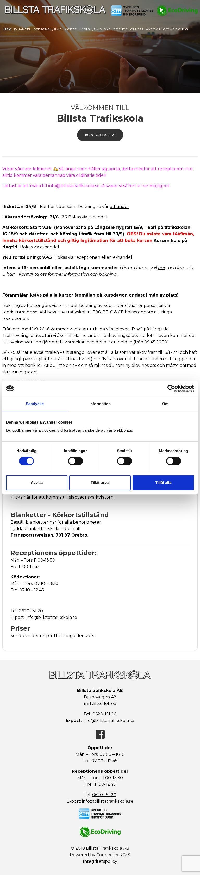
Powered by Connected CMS (100, 854)
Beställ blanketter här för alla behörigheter (55, 522)
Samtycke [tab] (35, 403)
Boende (120, 29)
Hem (7, 29)
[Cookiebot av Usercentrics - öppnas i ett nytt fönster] (171, 388)
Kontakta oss (100, 135)
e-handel (119, 206)
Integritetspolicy (100, 861)
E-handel (22, 29)
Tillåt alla (163, 482)
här (161, 267)
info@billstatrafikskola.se (51, 617)
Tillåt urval (100, 482)
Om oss (136, 29)
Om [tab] (165, 403)
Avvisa (37, 482)
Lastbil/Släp (91, 29)
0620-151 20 (31, 610)
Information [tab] (100, 403)
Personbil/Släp (48, 29)
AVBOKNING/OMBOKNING (167, 29)
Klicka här (20, 497)
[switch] (75, 461)
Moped (70, 29)
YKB (107, 29)
